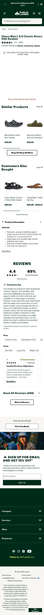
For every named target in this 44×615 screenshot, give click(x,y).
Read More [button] (6, 251)
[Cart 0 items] (39, 13)
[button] (22, 152)
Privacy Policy (26, 575)
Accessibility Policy (8, 578)
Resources (7, 538)
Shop (4, 529)
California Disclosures (14, 581)
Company (6, 511)
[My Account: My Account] (34, 13)
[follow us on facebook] (14, 551)
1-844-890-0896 (10, 595)
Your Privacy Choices (29, 578)
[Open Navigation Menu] (4, 13)
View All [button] (39, 107)
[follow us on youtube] (29, 551)
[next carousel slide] (38, 4)
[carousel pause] (41, 4)
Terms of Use (6, 575)
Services (6, 520)
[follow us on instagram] (19, 551)
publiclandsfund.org (18, 609)
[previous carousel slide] (5, 4)
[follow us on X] (24, 551)
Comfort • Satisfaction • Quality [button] (28, 45)
